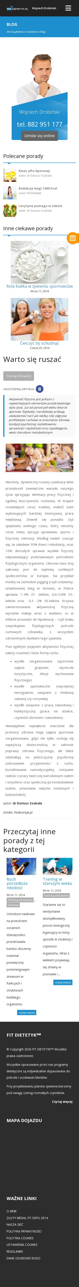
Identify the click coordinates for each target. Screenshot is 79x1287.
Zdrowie (13, 905)
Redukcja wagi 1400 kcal (38, 188)
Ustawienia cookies (22, 1245)
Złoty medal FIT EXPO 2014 (27, 1218)
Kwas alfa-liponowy (34, 171)
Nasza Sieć (15, 1224)
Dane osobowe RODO (23, 1258)
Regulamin (15, 1251)
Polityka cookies (20, 1238)
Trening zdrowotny (18, 376)
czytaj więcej (27, 1012)
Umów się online (39, 135)
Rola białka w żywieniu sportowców (39, 286)
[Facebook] (39, 389)
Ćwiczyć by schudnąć (39, 343)
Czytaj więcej (62, 1101)
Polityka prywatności (24, 1231)
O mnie (12, 1211)
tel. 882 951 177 (39, 124)
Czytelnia (32, 31)
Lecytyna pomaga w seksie (40, 206)
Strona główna (15, 31)
